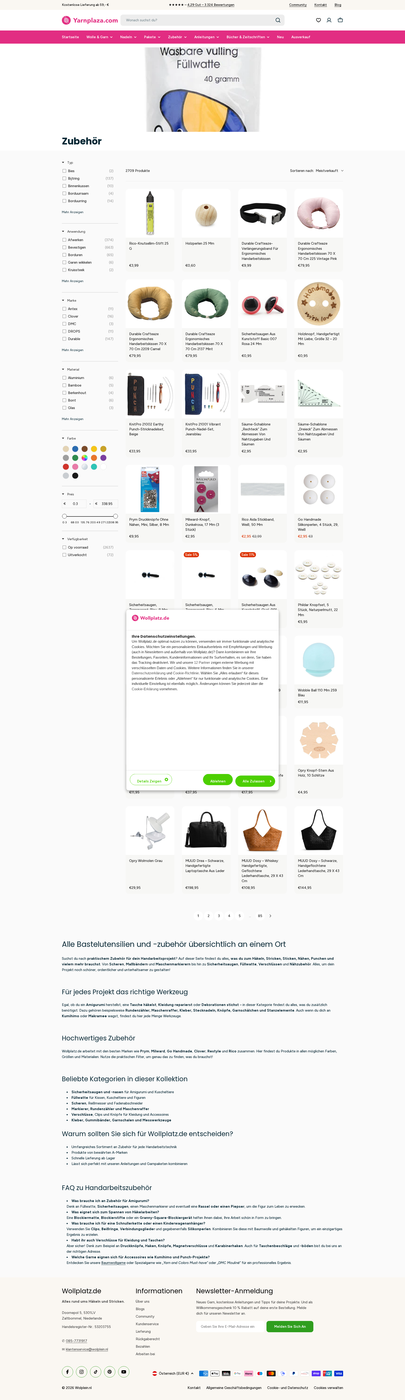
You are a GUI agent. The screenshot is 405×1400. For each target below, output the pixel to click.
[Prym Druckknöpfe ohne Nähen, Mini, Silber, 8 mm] (150, 489)
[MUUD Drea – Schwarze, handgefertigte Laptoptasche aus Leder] (206, 830)
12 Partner (202, 662)
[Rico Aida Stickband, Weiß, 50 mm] (262, 489)
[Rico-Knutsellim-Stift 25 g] (150, 213)
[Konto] (329, 20)
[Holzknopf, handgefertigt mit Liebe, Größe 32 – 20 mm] (318, 303)
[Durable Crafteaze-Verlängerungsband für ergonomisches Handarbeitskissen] (262, 213)
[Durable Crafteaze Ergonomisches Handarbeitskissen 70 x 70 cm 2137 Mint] (206, 303)
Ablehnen (217, 781)
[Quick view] (169, 233)
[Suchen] (278, 20)
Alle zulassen (253, 781)
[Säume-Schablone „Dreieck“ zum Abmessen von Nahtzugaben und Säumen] (318, 394)
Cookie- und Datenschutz (287, 1388)
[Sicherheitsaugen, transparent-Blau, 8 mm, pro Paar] (150, 574)
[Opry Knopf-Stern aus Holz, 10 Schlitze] (318, 740)
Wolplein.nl (83, 1388)
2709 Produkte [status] (138, 171)
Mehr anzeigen (72, 212)
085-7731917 (76, 1341)
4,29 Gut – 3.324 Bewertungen (210, 5)
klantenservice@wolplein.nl (87, 1349)
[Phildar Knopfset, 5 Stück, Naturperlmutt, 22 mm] (318, 574)
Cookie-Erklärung (145, 689)
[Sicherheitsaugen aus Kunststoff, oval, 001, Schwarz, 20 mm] (262, 574)
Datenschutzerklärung (148, 673)
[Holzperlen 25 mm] (206, 213)
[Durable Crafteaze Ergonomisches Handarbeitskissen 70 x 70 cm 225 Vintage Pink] (318, 213)
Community (298, 5)
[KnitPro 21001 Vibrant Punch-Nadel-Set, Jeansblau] (206, 394)
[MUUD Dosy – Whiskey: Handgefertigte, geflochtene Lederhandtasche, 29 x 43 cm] (262, 830)
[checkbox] (89, 171)
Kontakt (320, 5)
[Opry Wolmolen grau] (150, 830)
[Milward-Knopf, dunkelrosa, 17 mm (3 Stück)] (206, 489)
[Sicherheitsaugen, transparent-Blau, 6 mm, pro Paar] (206, 574)
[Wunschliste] (318, 20)
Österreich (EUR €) (174, 1373)
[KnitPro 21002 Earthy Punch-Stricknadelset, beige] (150, 394)
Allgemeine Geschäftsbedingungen (234, 1388)
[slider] (64, 516)
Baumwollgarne (113, 1263)
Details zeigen (149, 781)
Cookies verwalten (328, 1388)
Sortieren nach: (314, 171)
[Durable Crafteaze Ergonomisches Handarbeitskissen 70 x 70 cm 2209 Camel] (150, 303)
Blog (337, 5)
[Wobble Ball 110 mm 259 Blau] (318, 660)
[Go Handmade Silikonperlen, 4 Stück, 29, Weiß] (318, 489)
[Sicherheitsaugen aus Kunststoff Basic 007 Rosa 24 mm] (262, 303)
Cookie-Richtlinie (186, 673)
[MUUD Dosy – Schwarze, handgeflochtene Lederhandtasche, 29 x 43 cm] (318, 830)
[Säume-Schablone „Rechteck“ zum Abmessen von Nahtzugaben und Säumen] (262, 394)
